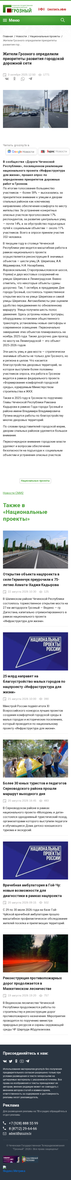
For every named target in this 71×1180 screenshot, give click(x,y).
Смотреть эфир (56, 9)
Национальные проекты (45, 36)
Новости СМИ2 (13, 493)
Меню (14, 20)
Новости (21, 36)
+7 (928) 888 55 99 (23, 1123)
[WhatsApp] (23, 81)
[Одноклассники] (15, 81)
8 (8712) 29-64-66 (23, 1128)
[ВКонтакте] (7, 81)
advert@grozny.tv (20, 1133)
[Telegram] (31, 81)
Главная (8, 36)
